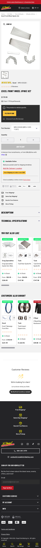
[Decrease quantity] (7, 140)
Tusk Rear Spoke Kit (24, 264)
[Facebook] (22, 444)
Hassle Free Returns (20, 426)
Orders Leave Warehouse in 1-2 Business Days (20, 2)
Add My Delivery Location (12, 168)
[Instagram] (27, 444)
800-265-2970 (22, 451)
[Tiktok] (33, 444)
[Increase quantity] (33, 140)
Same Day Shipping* (20, 418)
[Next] (29, 255)
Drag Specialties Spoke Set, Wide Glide (7, 265)
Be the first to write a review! (20, 392)
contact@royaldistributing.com (22, 457)
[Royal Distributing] (6, 8)
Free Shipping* (20, 410)
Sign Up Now (7, 488)
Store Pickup (20, 434)
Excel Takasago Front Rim (7, 327)
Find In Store (26, 180)
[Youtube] (38, 444)
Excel (14, 83)
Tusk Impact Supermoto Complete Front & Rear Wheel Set (23, 327)
